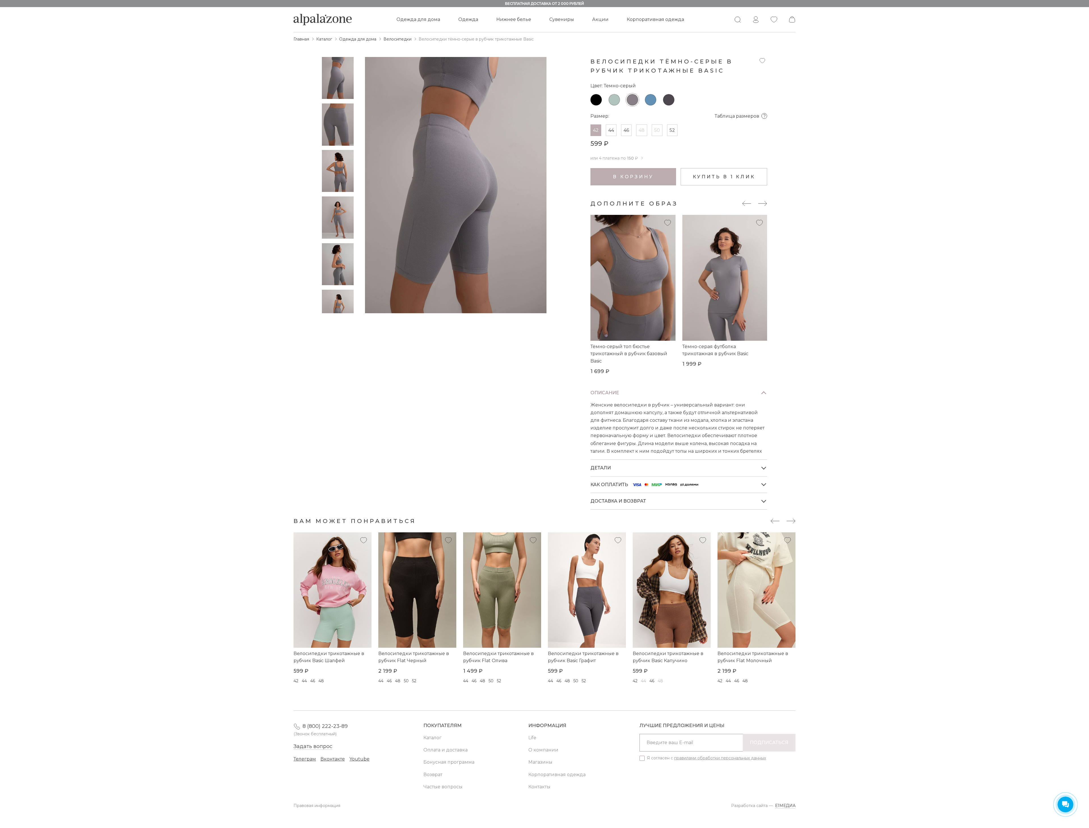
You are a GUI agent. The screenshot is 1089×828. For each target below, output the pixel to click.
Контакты (539, 786)
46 (626, 130)
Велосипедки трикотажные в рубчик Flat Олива (498, 657)
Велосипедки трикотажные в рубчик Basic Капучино (668, 657)
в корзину (633, 176)
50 (657, 130)
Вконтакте (332, 759)
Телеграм (305, 759)
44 (611, 130)
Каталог (432, 737)
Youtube (359, 759)
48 (642, 130)
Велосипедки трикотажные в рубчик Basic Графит (583, 657)
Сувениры (561, 19)
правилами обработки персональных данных (720, 758)
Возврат (432, 774)
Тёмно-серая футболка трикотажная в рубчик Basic (715, 350)
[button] (338, 307)
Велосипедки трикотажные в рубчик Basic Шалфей (329, 657)
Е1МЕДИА (785, 805)
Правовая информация (317, 805)
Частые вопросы (443, 786)
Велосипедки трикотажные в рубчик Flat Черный (413, 657)
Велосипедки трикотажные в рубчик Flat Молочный (752, 657)
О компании (543, 750)
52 (672, 130)
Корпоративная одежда (655, 19)
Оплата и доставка (445, 750)
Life (532, 737)
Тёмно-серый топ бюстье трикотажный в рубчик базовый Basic (628, 354)
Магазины (540, 762)
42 (596, 130)
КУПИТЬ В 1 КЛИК (724, 176)
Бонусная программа (448, 762)
